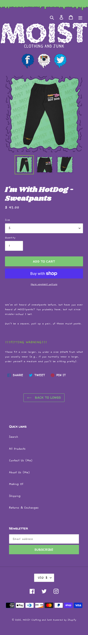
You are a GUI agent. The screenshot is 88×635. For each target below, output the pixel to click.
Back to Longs (47, 397)
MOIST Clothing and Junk (37, 620)
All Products (17, 449)
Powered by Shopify (64, 620)
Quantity (10, 237)
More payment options (44, 284)
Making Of (16, 484)
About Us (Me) (19, 472)
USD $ (43, 577)
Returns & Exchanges (24, 507)
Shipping (15, 496)
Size (7, 219)
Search (13, 437)
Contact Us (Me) (20, 460)
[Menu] (80, 17)
